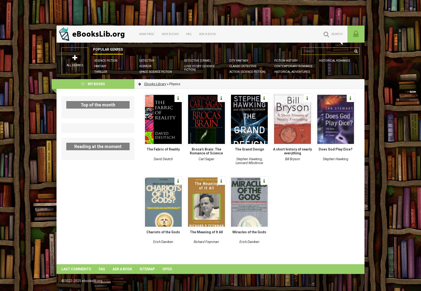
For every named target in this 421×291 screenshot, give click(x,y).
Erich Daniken (163, 242)
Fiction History (286, 60)
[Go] (356, 51)
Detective (146, 60)
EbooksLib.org (93, 34)
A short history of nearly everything (292, 151)
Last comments (76, 269)
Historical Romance (334, 60)
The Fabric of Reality (163, 149)
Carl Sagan (206, 159)
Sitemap (147, 269)
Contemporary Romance (293, 66)
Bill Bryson (292, 159)
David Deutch (163, 159)
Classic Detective (243, 66)
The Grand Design (249, 149)
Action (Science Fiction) (247, 72)
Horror (145, 66)
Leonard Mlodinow (249, 163)
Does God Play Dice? (336, 149)
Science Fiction (105, 60)
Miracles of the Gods (249, 232)
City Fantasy (238, 60)
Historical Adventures (292, 72)
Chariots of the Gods (163, 232)
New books (170, 34)
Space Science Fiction (155, 72)
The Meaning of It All (206, 232)
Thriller (100, 72)
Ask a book (207, 34)
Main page (146, 34)
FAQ (188, 34)
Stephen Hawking (249, 159)
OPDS (167, 269)
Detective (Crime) (197, 60)
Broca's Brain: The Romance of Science (206, 151)
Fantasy (100, 66)
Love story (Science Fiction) (199, 68)
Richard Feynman (206, 242)
